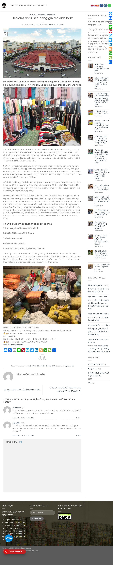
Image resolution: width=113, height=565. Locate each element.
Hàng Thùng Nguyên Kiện (53, 24)
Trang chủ (13, 5)
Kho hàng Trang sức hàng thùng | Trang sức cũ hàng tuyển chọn (99, 348)
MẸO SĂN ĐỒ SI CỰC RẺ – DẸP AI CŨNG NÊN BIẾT (102, 187)
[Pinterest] (110, 31)
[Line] (110, 27)
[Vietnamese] (97, 5)
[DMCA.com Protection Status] (64, 516)
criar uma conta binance (99, 314)
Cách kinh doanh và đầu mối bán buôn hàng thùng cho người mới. (98, 304)
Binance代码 (93, 325)
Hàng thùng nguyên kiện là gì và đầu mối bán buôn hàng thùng (99, 329)
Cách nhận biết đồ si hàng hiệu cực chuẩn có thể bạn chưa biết (101, 82)
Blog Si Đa (92, 369)
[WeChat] (110, 57)
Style (90, 383)
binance (16, 408)
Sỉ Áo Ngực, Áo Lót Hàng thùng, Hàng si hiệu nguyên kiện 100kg (102, 174)
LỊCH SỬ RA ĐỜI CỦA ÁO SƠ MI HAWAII (24, 390)
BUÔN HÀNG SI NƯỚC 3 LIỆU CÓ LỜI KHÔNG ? (102, 212)
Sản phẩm (27, 5)
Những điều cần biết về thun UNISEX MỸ (98, 290)
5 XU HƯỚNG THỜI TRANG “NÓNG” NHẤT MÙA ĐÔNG (101, 254)
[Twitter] (110, 40)
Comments (99, 73)
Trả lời (78, 417)
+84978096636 (16, 551)
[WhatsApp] (110, 53)
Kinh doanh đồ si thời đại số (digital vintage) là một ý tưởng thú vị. (102, 125)
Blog (21, 5)
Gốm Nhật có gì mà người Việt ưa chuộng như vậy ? (102, 200)
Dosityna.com (17, 345)
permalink (69, 366)
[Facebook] (110, 18)
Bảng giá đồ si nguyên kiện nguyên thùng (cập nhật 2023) (102, 239)
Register (16, 423)
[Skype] (110, 35)
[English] (92, 5)
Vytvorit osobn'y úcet (97, 297)
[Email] (110, 22)
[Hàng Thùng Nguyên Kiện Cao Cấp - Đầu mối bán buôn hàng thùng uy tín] (4, 5)
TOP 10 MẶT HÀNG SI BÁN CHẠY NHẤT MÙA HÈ (101, 225)
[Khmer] (94, 5)
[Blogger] (110, 49)
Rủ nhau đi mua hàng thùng (98, 318)
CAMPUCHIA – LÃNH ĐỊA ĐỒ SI (102, 112)
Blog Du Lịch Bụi (95, 364)
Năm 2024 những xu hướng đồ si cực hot (102, 67)
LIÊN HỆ (43, 5)
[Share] (110, 62)
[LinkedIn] (110, 44)
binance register (95, 285)
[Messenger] (110, 13)
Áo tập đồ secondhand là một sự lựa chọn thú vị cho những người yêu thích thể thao (102, 156)
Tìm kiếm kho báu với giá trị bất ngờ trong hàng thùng (101, 139)
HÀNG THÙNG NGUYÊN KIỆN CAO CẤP (42, 15)
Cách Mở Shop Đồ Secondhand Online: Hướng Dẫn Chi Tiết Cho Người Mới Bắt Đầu (102, 99)
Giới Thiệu (36, 5)
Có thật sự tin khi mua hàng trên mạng (102, 267)
